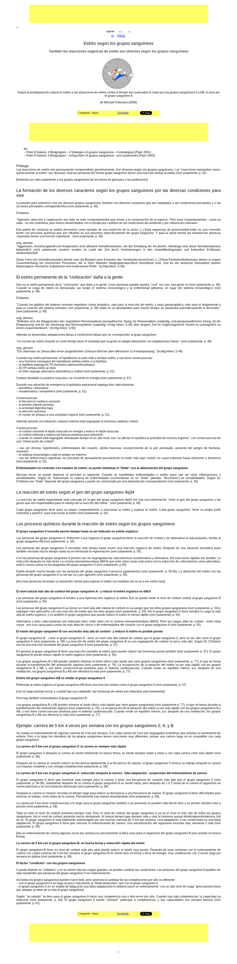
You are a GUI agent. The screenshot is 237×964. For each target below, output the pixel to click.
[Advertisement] (106, 14)
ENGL (121, 35)
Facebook (123, 112)
